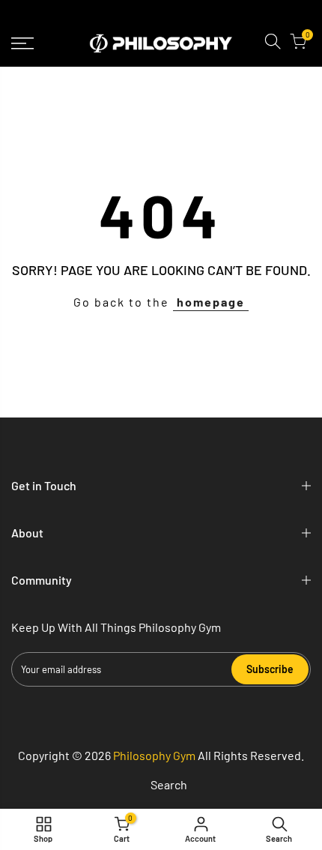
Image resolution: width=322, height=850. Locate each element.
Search (169, 784)
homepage (211, 302)
